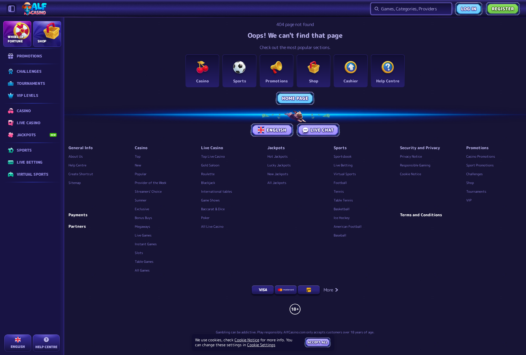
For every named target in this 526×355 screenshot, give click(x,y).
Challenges (474, 174)
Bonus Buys (143, 217)
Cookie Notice (410, 174)
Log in (468, 9)
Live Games (143, 235)
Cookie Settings (261, 345)
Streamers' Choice (148, 191)
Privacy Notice (411, 156)
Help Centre (77, 165)
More (328, 290)
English (276, 130)
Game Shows (210, 200)
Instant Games (146, 244)
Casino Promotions (480, 156)
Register (503, 9)
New (138, 165)
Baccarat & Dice (213, 209)
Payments (77, 214)
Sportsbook (342, 156)
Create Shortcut (80, 174)
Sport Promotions (480, 165)
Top (138, 156)
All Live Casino (212, 226)
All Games (142, 270)
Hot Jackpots (277, 156)
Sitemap (74, 182)
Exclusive (142, 209)
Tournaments (476, 191)
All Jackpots (276, 182)
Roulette (208, 174)
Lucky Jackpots (279, 165)
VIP (468, 200)
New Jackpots (277, 174)
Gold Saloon (210, 165)
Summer (141, 200)
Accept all (318, 342)
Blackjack (208, 182)
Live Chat (322, 130)
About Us (75, 156)
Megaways (142, 226)
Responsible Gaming (415, 165)
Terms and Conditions (421, 214)
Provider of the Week (150, 182)
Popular (141, 174)
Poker (205, 217)
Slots (139, 252)
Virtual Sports (345, 174)
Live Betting (343, 165)
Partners (77, 226)
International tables (216, 191)
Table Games (144, 261)
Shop (470, 182)
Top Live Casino (213, 156)
